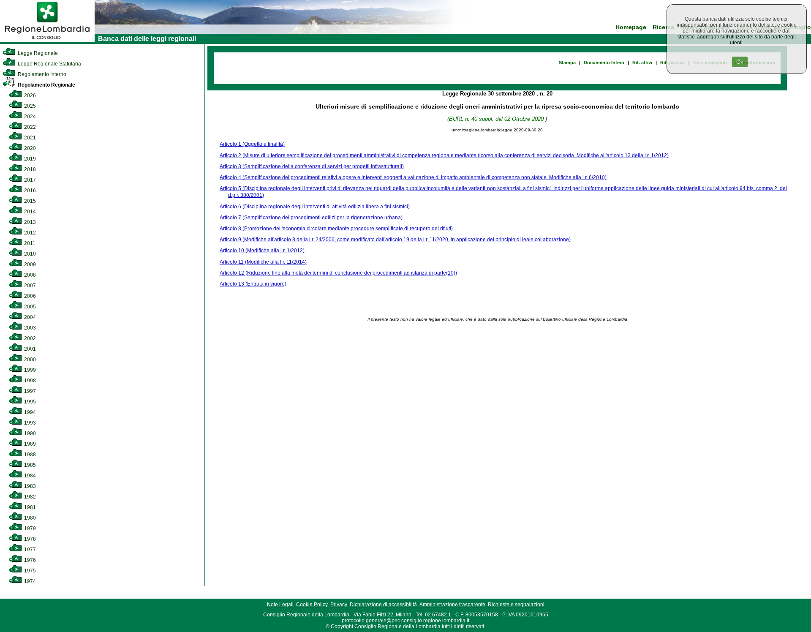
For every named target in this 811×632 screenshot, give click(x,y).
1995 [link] (29, 402)
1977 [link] (29, 550)
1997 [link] (29, 391)
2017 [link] (29, 180)
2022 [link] (29, 127)
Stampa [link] (567, 62)
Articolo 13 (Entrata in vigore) (253, 284)
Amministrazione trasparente (452, 604)
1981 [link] (29, 507)
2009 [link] (29, 264)
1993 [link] (29, 423)
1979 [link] (29, 528)
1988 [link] (29, 455)
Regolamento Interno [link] (41, 74)
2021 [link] (29, 138)
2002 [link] (29, 338)
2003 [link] (29, 328)
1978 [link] (29, 539)
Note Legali (280, 604)
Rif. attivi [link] (642, 62)
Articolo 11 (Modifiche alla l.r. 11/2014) (263, 262)
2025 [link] (29, 106)
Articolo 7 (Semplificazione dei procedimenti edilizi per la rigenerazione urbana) (311, 218)
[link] (47, 41)
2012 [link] (29, 233)
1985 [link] (29, 465)
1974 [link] (29, 581)
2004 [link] (29, 317)
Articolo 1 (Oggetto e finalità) (252, 144)
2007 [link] (29, 286)
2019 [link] (29, 159)
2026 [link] (29, 95)
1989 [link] (29, 444)
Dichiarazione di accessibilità (383, 604)
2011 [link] (29, 243)
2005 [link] (29, 307)
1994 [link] (29, 412)
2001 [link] (29, 349)
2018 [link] (29, 169)
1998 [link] (29, 381)
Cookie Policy (312, 604)
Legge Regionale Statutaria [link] (48, 64)
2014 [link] (29, 212)
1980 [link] (29, 518)
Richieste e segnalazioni (516, 604)
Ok (739, 62)
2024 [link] (29, 117)
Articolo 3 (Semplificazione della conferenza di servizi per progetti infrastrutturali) (312, 166)
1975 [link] (29, 571)
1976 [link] (29, 560)
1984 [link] (29, 476)
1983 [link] (29, 486)
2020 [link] (29, 148)
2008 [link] (29, 275)
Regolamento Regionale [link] (45, 85)
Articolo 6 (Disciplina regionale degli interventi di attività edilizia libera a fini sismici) (315, 207)
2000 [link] (29, 359)
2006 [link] (29, 296)
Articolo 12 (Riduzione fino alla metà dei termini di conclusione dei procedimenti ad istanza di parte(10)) (338, 273)
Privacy (338, 604)
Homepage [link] (630, 27)
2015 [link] (29, 201)
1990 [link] (29, 433)
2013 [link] (29, 222)
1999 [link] (29, 370)
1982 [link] (29, 497)
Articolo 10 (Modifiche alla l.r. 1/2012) (262, 250)
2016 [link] (29, 190)
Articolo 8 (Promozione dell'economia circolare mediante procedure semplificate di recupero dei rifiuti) (336, 229)
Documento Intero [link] (604, 62)
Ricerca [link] (663, 27)
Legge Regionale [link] (37, 53)
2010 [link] (29, 254)
